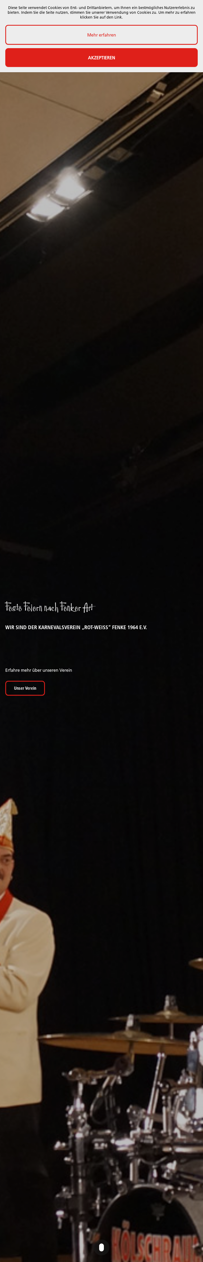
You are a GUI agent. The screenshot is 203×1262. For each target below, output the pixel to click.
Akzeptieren (101, 57)
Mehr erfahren (101, 35)
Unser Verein (25, 688)
